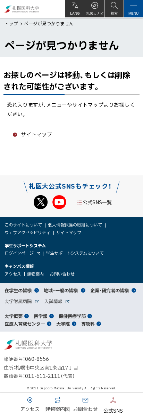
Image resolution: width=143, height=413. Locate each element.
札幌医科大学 (21, 9)
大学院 (63, 323)
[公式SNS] (102, 401)
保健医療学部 (72, 316)
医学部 (40, 316)
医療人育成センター (25, 323)
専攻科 (88, 323)
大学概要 (14, 316)
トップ (11, 23)
